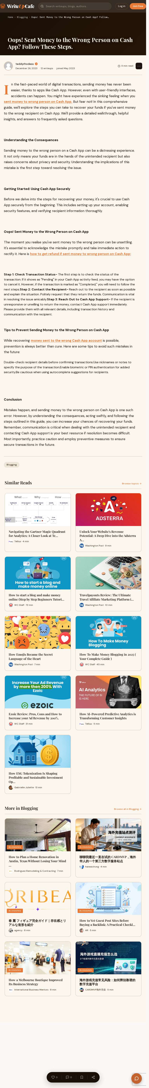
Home (10, 17)
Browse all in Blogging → (127, 809)
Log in (121, 6)
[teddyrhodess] (8, 66)
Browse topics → (131, 483)
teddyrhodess (25, 64)
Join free (138, 6)
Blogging (22, 17)
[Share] (93, 1077)
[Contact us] (136, 1078)
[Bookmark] (82, 1077)
